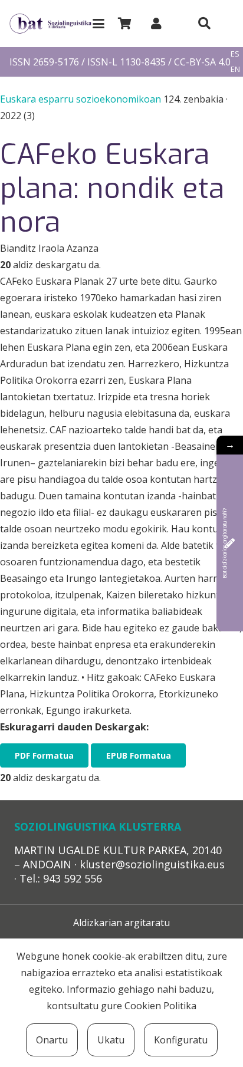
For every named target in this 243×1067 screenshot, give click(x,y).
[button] (98, 23)
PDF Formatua (44, 755)
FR (235, 84)
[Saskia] (124, 23)
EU (235, 39)
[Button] (204, 23)
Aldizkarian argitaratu (121, 922)
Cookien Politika (160, 1005)
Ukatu (110, 1039)
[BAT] (50, 24)
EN (235, 69)
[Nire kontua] (156, 23)
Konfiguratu (181, 1039)
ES (235, 53)
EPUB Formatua (138, 755)
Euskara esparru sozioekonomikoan (81, 99)
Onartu (52, 1039)
